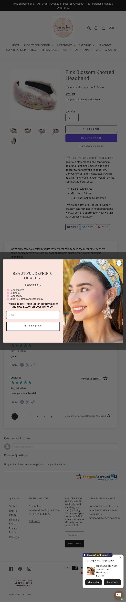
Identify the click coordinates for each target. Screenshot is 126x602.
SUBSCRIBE (33, 326)
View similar (93, 582)
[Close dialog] (119, 263)
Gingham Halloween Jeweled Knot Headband (106, 569)
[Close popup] (120, 557)
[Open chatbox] (118, 595)
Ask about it (112, 582)
